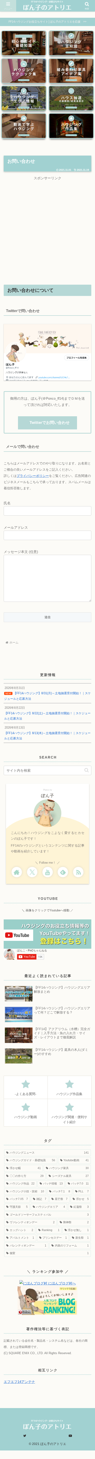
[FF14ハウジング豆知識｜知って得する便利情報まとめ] (71, 43)
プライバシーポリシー (33, 476)
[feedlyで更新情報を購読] (63, 872)
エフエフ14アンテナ (19, 1382)
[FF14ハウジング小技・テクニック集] (24, 71)
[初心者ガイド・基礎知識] (24, 43)
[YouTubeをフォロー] (47, 872)
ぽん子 (47, 795)
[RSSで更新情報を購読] (78, 872)
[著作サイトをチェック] (17, 872)
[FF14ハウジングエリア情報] (24, 98)
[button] (87, 770)
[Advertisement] (47, 228)
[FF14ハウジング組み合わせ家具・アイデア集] (71, 71)
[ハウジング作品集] (71, 126)
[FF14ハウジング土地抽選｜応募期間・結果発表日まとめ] (71, 98)
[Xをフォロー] (32, 872)
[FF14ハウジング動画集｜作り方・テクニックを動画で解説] (24, 126)
